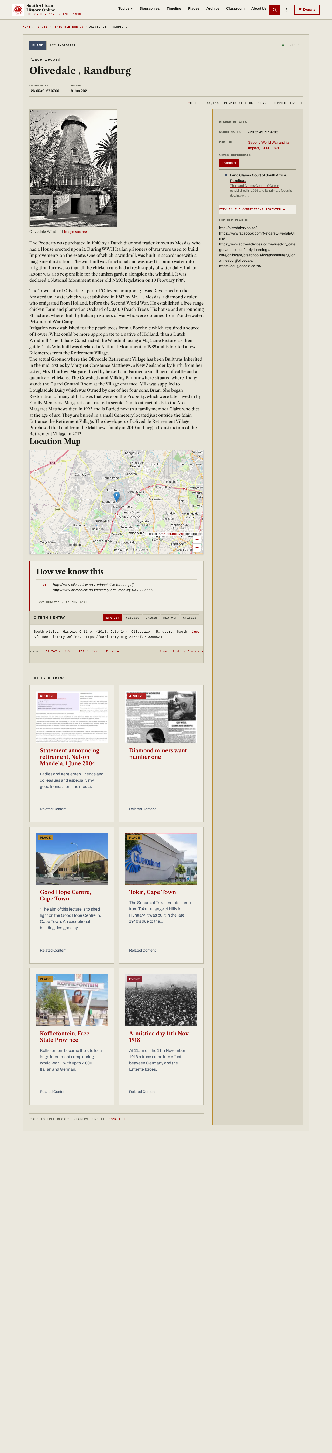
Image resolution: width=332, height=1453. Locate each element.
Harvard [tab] (132, 617)
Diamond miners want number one (158, 753)
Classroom (235, 8)
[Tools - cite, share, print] (286, 10)
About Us (259, 8)
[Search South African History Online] (274, 10)
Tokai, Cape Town (152, 892)
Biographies (149, 8)
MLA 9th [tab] (170, 617)
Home (27, 27)
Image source (75, 231)
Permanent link (238, 103)
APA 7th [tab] (113, 617)
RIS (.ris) (88, 651)
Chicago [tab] (190, 617)
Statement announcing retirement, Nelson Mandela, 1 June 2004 (69, 757)
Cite (203, 103)
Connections (288, 103)
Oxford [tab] (151, 617)
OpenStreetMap (173, 533)
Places (194, 8)
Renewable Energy (68, 27)
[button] (116, 497)
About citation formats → (181, 651)
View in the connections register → (252, 209)
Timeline (174, 8)
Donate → (117, 1119)
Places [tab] (229, 163)
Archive (212, 8)
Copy (195, 631)
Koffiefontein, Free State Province (64, 1036)
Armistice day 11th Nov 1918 (158, 1036)
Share (263, 103)
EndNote (112, 651)
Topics (125, 8)
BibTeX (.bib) (58, 651)
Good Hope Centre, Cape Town (65, 895)
